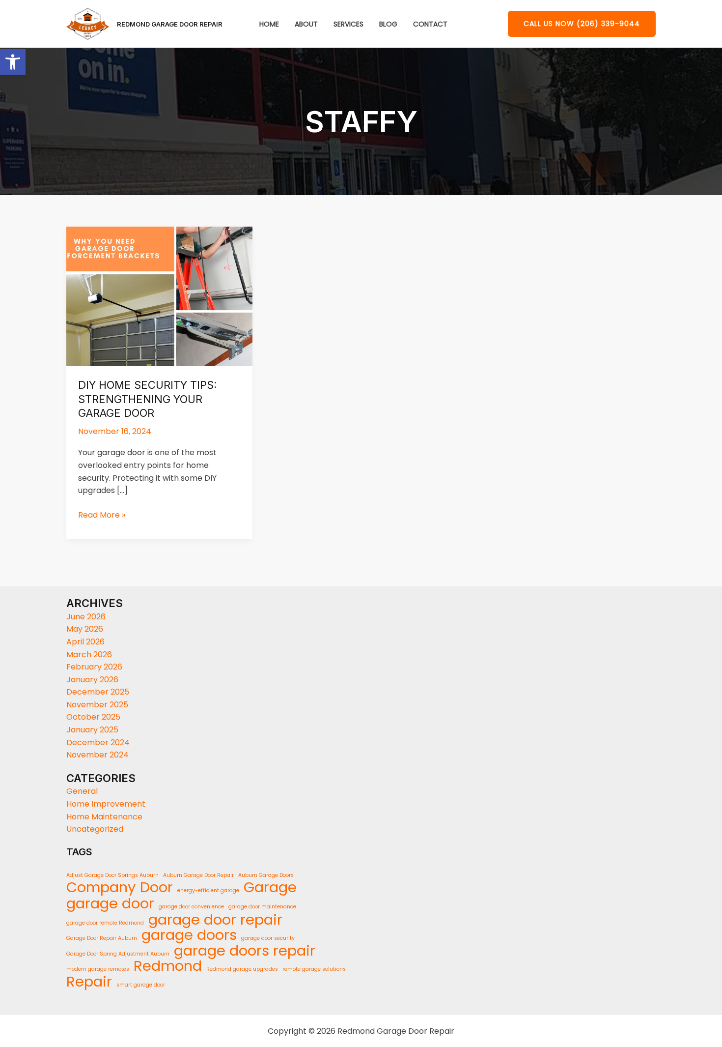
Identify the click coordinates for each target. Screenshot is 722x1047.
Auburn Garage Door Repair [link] (198, 875)
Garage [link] (270, 887)
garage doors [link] (189, 935)
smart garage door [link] (140, 985)
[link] (13, 62)
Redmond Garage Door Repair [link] (169, 24)
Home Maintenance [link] (104, 816)
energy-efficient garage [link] (208, 890)
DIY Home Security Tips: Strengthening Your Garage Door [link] (147, 398)
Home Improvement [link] (105, 804)
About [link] (306, 24)
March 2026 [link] (89, 654)
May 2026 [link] (84, 629)
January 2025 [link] (92, 729)
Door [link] (156, 887)
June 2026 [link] (86, 616)
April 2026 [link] (85, 641)
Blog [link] (388, 24)
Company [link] (101, 887)
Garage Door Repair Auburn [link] (101, 938)
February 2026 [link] (94, 666)
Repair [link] (89, 982)
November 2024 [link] (97, 754)
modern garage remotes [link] (97, 969)
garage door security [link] (268, 938)
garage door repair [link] (215, 919)
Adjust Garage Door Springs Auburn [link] (112, 875)
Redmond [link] (168, 966)
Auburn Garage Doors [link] (266, 875)
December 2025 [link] (97, 692)
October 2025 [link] (93, 717)
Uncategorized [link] (94, 829)
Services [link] (348, 24)
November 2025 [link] (97, 704)
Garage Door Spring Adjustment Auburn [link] (117, 954)
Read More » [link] (101, 515)
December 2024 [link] (98, 742)
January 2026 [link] (92, 679)
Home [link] (269, 24)
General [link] (82, 791)
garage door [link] (110, 903)
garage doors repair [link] (244, 951)
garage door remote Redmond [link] (105, 923)
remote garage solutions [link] (314, 969)
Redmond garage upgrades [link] (242, 969)
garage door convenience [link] (191, 906)
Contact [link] (430, 24)
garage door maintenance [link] (262, 906)
